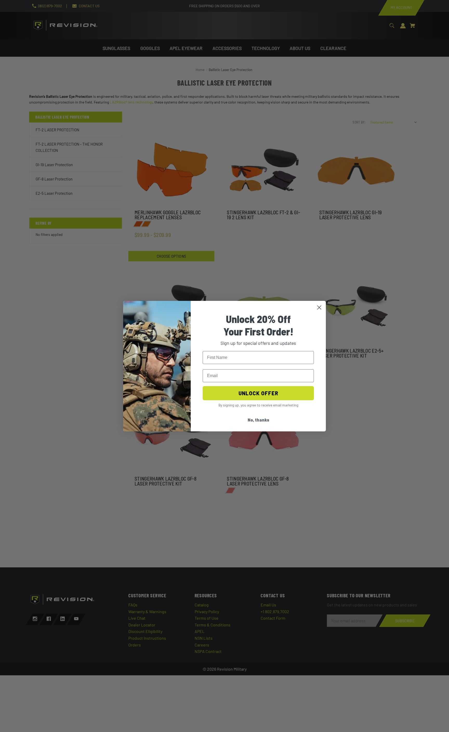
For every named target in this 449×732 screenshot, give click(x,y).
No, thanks (258, 419)
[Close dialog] (319, 307)
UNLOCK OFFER (258, 393)
